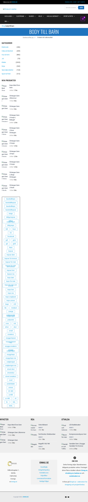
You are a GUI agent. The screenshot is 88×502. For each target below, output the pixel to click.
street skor (11, 369)
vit (15, 398)
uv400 (11, 395)
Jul (3, 58)
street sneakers (10, 376)
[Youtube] (68, 497)
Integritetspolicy (44, 470)
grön (14, 240)
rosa (7, 323)
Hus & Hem (6, 55)
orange (10, 311)
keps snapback (11, 297)
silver (7, 327)
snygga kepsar (11, 338)
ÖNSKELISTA (68, 2)
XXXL (11, 406)
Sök (81, 8)
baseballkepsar (11, 202)
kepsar (10, 251)
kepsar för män (11, 262)
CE (11, 233)
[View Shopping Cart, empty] (83, 19)
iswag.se (14, 482)
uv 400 (7, 398)
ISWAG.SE (14, 2)
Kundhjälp (44, 467)
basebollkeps (10, 206)
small (11, 331)
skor (15, 327)
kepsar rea (10, 274)
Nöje (3, 66)
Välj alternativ (29, 88)
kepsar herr (11, 270)
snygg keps (11, 354)
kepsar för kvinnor (11, 258)
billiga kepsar (10, 217)
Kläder (4, 62)
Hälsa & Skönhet (7, 51)
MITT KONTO (81, 2)
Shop (3, 26)
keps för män (10, 281)
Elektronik (5, 47)
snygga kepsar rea (11, 342)
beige (11, 213)
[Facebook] (66, 497)
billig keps (10, 225)
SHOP (75, 2)
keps (10, 247)
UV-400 (10, 391)
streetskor (10, 373)
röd (15, 323)
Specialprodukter (7, 70)
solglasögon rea (10, 365)
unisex (11, 387)
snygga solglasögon (11, 350)
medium (14, 308)
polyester (11, 320)
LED (15, 304)
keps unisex (11, 300)
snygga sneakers (11, 346)
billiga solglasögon (11, 221)
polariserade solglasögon (11, 315)
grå (7, 240)
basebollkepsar (11, 210)
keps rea (11, 293)
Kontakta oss (44, 473)
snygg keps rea (11, 358)
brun (14, 229)
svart (10, 380)
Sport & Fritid (6, 74)
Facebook (10, 236)
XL (7, 402)
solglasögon (11, 362)
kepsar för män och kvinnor (11, 266)
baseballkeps (10, 199)
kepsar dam (11, 255)
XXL (14, 402)
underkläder (11, 384)
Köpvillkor (44, 475)
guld (14, 244)
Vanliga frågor (44, 481)
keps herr (11, 289)
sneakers (11, 334)
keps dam (10, 277)
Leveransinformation (44, 478)
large (7, 304)
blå (7, 229)
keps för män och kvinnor (11, 285)
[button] (12, 16)
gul (7, 244)
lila (5, 308)
